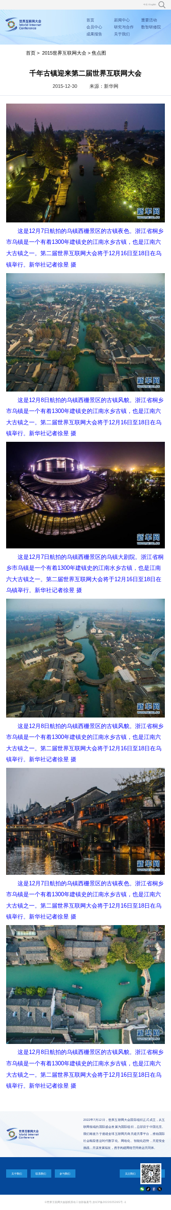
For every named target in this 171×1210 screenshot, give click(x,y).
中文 (145, 4)
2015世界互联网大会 (64, 52)
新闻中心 (122, 20)
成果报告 (94, 34)
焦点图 (99, 52)
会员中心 (94, 27)
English (152, 4)
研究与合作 (124, 27)
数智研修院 (151, 27)
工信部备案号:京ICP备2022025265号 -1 (101, 1201)
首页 (90, 20)
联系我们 (41, 1173)
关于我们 (122, 34)
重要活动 (149, 20)
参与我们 (65, 1173)
